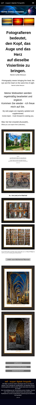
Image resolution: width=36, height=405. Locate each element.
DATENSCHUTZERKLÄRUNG (18, 367)
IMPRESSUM (18, 363)
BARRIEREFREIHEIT (18, 371)
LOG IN (18, 397)
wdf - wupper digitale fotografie (12, 3)
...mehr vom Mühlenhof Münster (18, 259)
